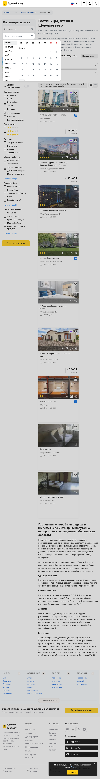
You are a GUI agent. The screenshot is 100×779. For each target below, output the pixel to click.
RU (76, 3)
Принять (72, 772)
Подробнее (75, 767)
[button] (84, 3)
